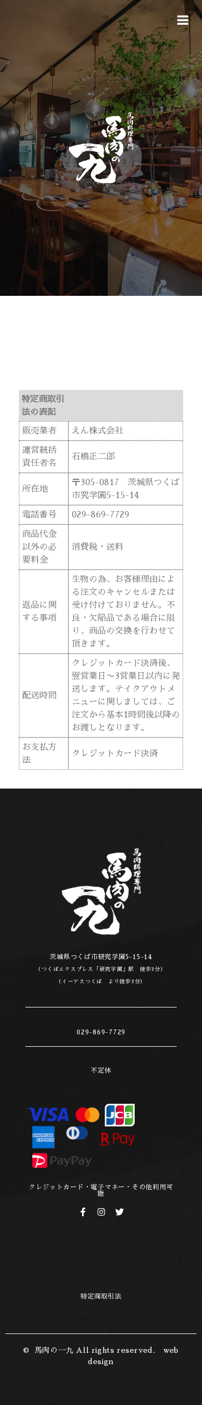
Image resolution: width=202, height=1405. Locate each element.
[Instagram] (101, 1212)
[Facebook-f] (83, 1212)
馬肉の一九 (54, 1350)
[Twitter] (119, 1212)
